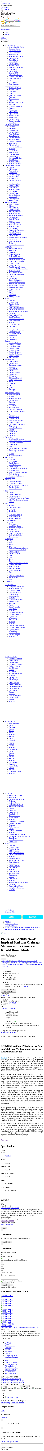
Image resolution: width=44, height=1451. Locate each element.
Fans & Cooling (14, 58)
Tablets (11, 736)
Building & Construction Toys (19, 498)
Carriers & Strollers (15, 565)
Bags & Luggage (14, 516)
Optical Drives (13, 60)
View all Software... (15, 489)
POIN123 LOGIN (11, 657)
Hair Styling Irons (15, 526)
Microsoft (12, 740)
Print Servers (13, 426)
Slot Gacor (22, 961)
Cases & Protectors (15, 232)
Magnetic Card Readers (16, 476)
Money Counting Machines (18, 472)
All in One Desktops (15, 620)
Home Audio (13, 278)
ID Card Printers (14, 372)
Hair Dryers (13, 529)
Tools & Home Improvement (18, 311)
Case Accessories (14, 53)
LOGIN (11, 917)
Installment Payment (11, 1357)
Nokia (11, 733)
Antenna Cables (14, 417)
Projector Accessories (16, 258)
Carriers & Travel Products (17, 550)
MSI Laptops (13, 178)
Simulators (12, 810)
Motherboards (13, 54)
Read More (4, 1140)
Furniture (12, 300)
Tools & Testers (14, 99)
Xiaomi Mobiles (14, 208)
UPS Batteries (13, 112)
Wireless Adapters (15, 398)
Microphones (13, 110)
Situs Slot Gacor (21, 964)
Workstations (13, 143)
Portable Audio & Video (17, 267)
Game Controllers (14, 121)
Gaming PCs (13, 616)
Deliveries (8, 1348)
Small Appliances (14, 317)
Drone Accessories (15, 494)
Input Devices (13, 113)
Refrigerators (13, 335)
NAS (10, 80)
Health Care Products (16, 533)
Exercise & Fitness (15, 507)
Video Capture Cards (16, 56)
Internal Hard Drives (15, 75)
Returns (7, 1349)
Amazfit (11, 757)
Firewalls (12, 402)
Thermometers (13, 537)
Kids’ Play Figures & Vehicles (18, 500)
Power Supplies (14, 64)
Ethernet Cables (14, 418)
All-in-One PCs (14, 145)
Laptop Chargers (14, 193)
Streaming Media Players (17, 260)
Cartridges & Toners (15, 380)
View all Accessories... (16, 245)
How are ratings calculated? (10, 1208)
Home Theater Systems (16, 285)
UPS (10, 101)
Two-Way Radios (14, 271)
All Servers (12, 435)
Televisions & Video (15, 795)
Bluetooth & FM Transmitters (18, 269)
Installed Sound (14, 452)
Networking (13, 690)
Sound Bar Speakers (15, 280)
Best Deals (8, 581)
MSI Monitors (13, 160)
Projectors (12, 252)
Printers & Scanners (15, 659)
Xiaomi (11, 731)
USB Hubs (12, 91)
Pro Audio (8, 437)
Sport (6, 504)
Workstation (13, 187)
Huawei (11, 729)
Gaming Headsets (14, 352)
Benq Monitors (14, 154)
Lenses (11, 829)
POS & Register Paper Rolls (18, 468)
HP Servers (12, 433)
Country (4, 1447)
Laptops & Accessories (12, 165)
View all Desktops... (15, 147)
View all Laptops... (15, 189)
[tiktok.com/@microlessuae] (11, 1397)
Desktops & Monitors (12, 125)
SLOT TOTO (9, 794)
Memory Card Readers (16, 102)
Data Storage (13, 69)
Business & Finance (15, 483)
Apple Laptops (14, 176)
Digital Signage (14, 688)
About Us (8, 1344)
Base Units (12, 459)
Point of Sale (9, 457)
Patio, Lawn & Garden (16, 330)
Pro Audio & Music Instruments (19, 836)
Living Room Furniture (16, 308)
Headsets (12, 108)
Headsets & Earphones (16, 230)
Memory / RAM (14, 65)
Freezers (11, 337)
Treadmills (12, 511)
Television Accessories (16, 806)
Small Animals (13, 577)
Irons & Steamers (14, 321)
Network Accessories (16, 420)
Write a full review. (7, 1224)
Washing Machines (15, 333)
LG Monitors (13, 150)
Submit (4, 1228)
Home (7, 298)
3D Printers (12, 376)
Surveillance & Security (16, 287)
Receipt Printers (14, 463)
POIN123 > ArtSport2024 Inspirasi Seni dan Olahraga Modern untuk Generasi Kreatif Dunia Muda (22, 928)
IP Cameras (12, 406)
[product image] (5, 933)
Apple (11, 751)
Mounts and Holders (15, 241)
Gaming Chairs (14, 302)
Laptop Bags (13, 197)
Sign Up (7, 34)
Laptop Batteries (14, 195)
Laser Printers (13, 361)
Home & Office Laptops (17, 627)
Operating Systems (15, 481)
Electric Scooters (14, 496)
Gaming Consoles (15, 345)
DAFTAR (32, 917)
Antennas (12, 415)
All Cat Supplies (14, 568)
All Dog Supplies (14, 553)
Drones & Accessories (16, 823)
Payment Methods (11, 1355)
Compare (6, 994)
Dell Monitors (13, 156)
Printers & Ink (9, 359)
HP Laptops (13, 169)
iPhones (11, 206)
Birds (10, 574)
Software (8, 479)
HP (10, 385)
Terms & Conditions (11, 1368)
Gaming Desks (14, 304)
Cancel (4, 1242)
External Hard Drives (16, 77)
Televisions (12, 250)
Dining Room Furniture (16, 309)
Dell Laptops (13, 173)
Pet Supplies (9, 539)
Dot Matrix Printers (15, 365)
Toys (6, 491)
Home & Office (14, 139)
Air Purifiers (13, 326)
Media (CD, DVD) (15, 88)
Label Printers (13, 374)
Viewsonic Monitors (15, 158)
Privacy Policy (9, 1366)
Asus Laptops (13, 171)
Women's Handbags (15, 515)
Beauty (11, 522)
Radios (11, 276)
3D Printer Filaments (15, 378)
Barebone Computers (16, 67)
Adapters (12, 97)
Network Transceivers (16, 409)
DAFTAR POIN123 (11, 924)
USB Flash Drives (15, 78)
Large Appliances (14, 332)
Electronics (8, 247)
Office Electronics (15, 684)
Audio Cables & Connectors (18, 448)
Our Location (5, 9)
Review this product (7, 1221)
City (2, 1449)
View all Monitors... (15, 163)
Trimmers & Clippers (16, 528)
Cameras (12, 825)
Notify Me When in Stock (9, 1032)
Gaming (7, 341)
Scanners (12, 367)
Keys (10, 446)
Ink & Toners (13, 679)
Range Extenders (14, 422)
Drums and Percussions (16, 450)
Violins (11, 454)
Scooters (12, 505)
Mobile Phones (14, 204)
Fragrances (12, 524)
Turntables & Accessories (17, 284)
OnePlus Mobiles (14, 210)
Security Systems (14, 296)
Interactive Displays (15, 686)
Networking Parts (14, 394)
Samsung (12, 389)
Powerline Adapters (15, 428)
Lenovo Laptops (14, 174)
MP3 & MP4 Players (16, 272)
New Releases (9, 910)
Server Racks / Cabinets (16, 411)
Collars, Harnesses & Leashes (18, 548)
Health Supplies (14, 552)
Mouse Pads (13, 117)
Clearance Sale (10, 912)
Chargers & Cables (15, 234)
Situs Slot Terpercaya (21, 963)
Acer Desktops (14, 136)
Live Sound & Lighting (16, 439)
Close (3, 1411)
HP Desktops (13, 128)
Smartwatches (13, 217)
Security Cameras (14, 289)
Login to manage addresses (9, 1441)
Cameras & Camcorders (16, 261)
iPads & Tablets (14, 219)
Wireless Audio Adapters (17, 282)
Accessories (13, 191)
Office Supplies (10, 478)
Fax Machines (13, 369)
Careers (7, 1353)
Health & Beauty (10, 520)
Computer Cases (14, 49)
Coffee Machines (14, 324)
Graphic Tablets (14, 119)
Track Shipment (10, 1346)
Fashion (7, 513)
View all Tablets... (15, 226)
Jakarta (6, 3)
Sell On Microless (10, 1373)
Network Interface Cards (17, 424)
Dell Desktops (13, 130)
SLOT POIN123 (10, 45)
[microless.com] (11, 23)
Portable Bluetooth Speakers (18, 237)
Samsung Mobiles (15, 211)
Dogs (10, 540)
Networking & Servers (12, 393)
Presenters (12, 123)
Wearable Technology (16, 215)
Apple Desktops (14, 132)
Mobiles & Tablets (11, 202)
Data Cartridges (14, 84)
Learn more (25, 986)
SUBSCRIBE (25, 1386)
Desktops (12, 126)
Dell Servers (13, 431)
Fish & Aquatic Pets (15, 570)
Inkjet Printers (13, 363)
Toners (11, 382)
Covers (11, 768)
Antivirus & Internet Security (18, 485)
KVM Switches (14, 407)
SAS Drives (13, 82)
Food (10, 542)
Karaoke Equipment (15, 455)
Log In (7, 32)
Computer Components (16, 586)
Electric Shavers (14, 531)
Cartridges (12, 383)
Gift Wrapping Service (12, 1364)
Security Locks (14, 200)
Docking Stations (14, 199)
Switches (12, 404)
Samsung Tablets (14, 223)
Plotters (11, 370)
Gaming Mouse (14, 356)
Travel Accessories (15, 518)
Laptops (11, 167)
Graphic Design (14, 487)
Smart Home (13, 838)
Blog (6, 1360)
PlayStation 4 (13, 814)
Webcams (12, 104)
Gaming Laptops (14, 184)
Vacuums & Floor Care (16, 319)
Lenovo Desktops (14, 138)
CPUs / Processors (15, 51)
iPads (10, 221)
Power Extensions (15, 95)
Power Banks (13, 235)
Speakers (12, 605)
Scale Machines (14, 470)
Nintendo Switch (14, 816)
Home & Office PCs (15, 614)
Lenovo (11, 745)
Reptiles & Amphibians (16, 576)
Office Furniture (14, 306)
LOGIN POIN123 (11, 926)
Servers (11, 430)
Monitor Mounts (14, 162)
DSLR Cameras (14, 263)
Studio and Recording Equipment (20, 441)
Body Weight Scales (15, 535)
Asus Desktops (14, 134)
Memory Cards (14, 89)
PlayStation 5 (13, 812)
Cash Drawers (13, 461)
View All (12, 391)
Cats (10, 555)
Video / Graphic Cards (16, 47)
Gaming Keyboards (15, 354)
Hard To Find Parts (11, 1362)
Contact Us (8, 1342)
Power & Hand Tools (16, 315)
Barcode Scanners (15, 465)
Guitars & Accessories (16, 443)
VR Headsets (13, 357)
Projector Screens (14, 254)
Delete (10, 1242)
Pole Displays (13, 467)
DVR (11, 291)
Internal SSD (13, 71)
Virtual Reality (13, 818)
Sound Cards (13, 62)
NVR (11, 293)
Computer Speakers (15, 106)
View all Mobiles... (15, 213)
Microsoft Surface (15, 224)
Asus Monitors (14, 152)
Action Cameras (14, 265)
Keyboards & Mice (15, 115)
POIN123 (8, 922)
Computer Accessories (12, 86)
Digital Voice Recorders (16, 274)
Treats (11, 544)
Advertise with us (10, 1370)
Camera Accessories (15, 830)
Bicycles (12, 509)
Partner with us (10, 1371)
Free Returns (5, 7)
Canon (11, 387)
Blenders (12, 322)
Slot (7, 961)
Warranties (8, 1351)
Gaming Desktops (15, 141)
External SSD (13, 73)
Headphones (13, 609)
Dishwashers (13, 339)
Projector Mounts (14, 256)
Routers (11, 396)
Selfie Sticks (13, 239)
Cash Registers (14, 474)
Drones (11, 492)
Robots (11, 502)
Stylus (11, 243)
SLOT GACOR (10, 721)
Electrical (12, 313)
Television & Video (15, 248)
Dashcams (12, 295)
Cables (11, 93)
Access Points (13, 400)
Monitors (12, 149)
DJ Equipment (13, 444)
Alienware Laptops (15, 180)
